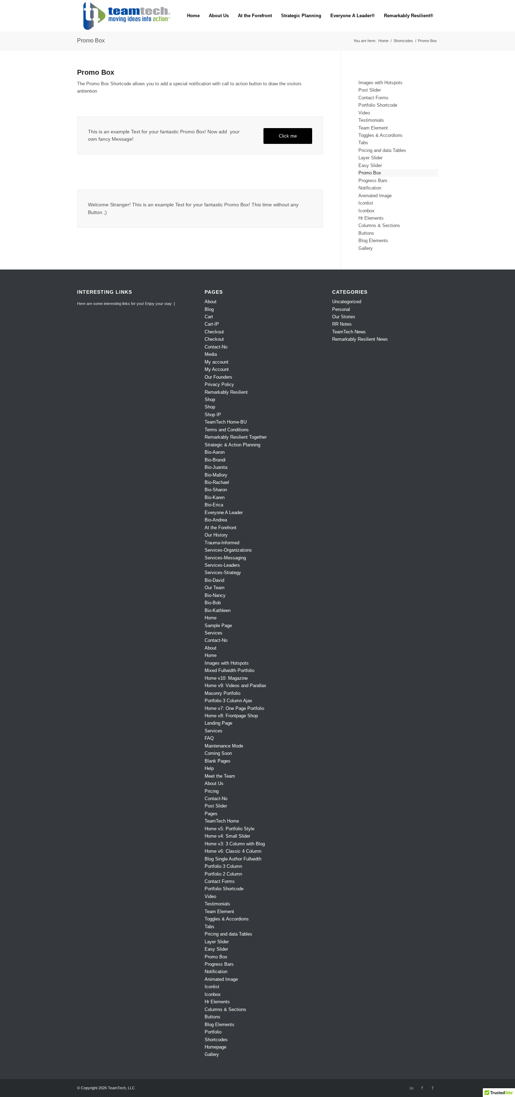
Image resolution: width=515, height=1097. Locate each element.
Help (209, 768)
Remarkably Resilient (226, 392)
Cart (209, 316)
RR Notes (342, 324)
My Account (217, 369)
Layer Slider (370, 157)
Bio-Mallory (216, 475)
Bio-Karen (215, 497)
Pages (211, 813)
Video (364, 112)
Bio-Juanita (216, 467)
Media (211, 354)
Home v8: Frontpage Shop (231, 715)
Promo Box (91, 41)
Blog (209, 309)
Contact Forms (373, 97)
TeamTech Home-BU (226, 422)
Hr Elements (371, 218)
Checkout (214, 331)
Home (211, 617)
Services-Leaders (222, 565)
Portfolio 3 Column (223, 866)
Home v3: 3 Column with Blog (235, 843)
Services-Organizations (228, 550)
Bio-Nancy (215, 595)
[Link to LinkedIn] (411, 1088)
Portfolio (213, 1032)
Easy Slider (370, 165)
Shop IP (213, 414)
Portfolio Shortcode (377, 105)
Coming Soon (218, 753)
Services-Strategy (223, 572)
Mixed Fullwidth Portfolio (229, 670)
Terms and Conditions (227, 429)
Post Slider (369, 90)
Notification (369, 188)
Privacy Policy (219, 384)
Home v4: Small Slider (227, 836)
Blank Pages (218, 761)
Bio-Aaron (215, 452)
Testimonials (371, 120)
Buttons (366, 233)
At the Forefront (220, 527)
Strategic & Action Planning (232, 444)
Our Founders (218, 377)
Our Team (215, 587)
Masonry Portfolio (222, 693)
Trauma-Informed (222, 542)
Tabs (363, 142)
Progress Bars (372, 180)
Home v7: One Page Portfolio (234, 708)
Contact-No (216, 347)
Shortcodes (216, 1039)
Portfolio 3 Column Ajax (228, 700)
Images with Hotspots (380, 82)
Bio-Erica (214, 504)
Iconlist (365, 203)
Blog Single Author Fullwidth (233, 859)
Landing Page (218, 723)
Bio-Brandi (215, 460)
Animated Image (375, 195)
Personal (341, 309)
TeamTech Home (222, 821)
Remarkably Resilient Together (236, 437)
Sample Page (218, 625)
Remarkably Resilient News (360, 339)
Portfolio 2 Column (223, 874)
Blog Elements (373, 240)
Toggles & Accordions (380, 135)
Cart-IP (212, 324)
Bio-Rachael (217, 482)
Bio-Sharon (216, 489)
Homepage (215, 1047)
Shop (210, 399)
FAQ (209, 738)
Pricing (212, 791)
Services (213, 633)
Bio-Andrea (216, 520)
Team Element (373, 128)
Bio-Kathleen (218, 610)
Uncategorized (346, 301)
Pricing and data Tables (382, 150)
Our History (216, 535)
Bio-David (214, 580)
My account (216, 362)
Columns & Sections (379, 225)
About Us (214, 783)
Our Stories (343, 316)
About (211, 301)
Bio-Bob (213, 602)
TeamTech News (349, 331)
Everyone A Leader (224, 512)
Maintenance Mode (224, 746)
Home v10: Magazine (226, 678)
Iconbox (366, 210)
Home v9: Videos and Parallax (235, 685)
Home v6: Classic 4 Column (233, 851)
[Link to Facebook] (422, 1088)
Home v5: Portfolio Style (229, 828)
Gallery (365, 248)
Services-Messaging (225, 557)
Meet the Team (220, 776)
